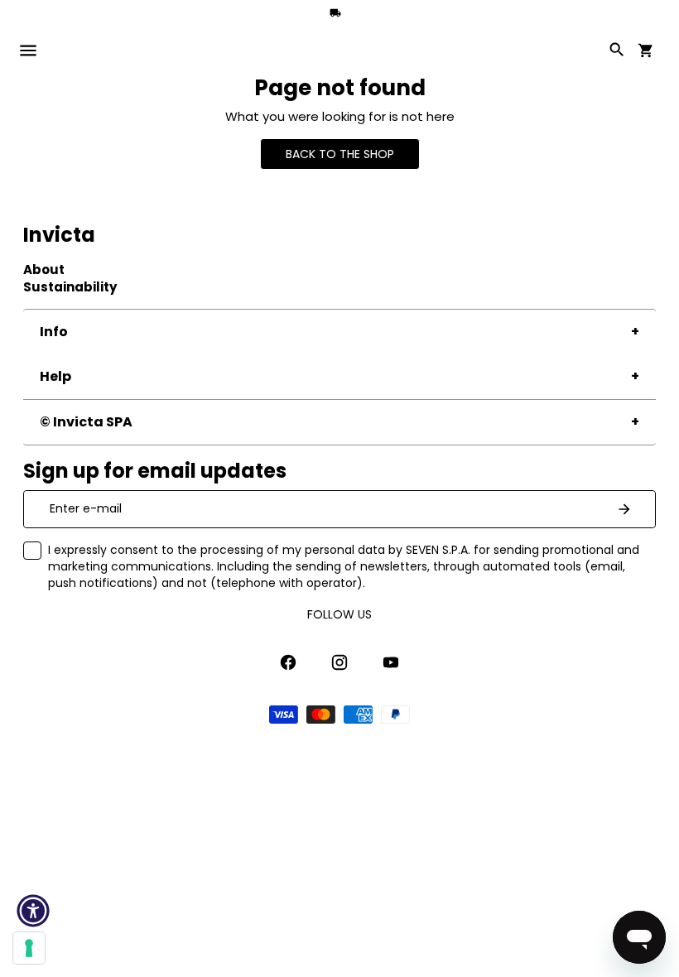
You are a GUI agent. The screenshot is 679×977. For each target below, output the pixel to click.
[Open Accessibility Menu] (33, 910)
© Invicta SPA (86, 421)
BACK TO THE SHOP (340, 154)
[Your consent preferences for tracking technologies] (29, 948)
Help (55, 376)
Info (54, 331)
